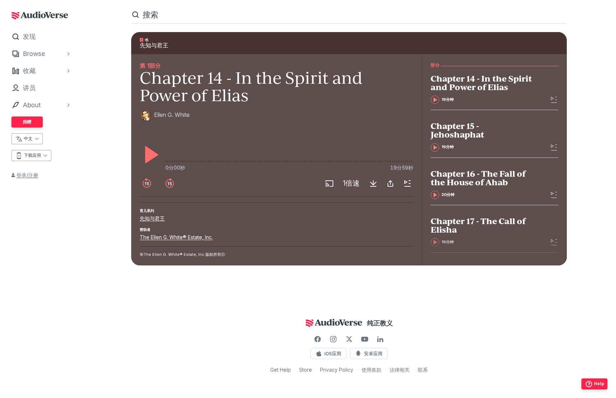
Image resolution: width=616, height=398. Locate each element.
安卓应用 (373, 353)
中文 (28, 138)
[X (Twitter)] (349, 339)
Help (599, 383)
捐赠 (27, 121)
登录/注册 (27, 175)
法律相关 (400, 370)
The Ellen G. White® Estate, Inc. (176, 237)
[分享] (390, 183)
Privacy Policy (336, 370)
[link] (481, 89)
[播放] (150, 154)
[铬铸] (329, 183)
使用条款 (371, 370)
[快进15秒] (170, 183)
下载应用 (32, 155)
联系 (423, 370)
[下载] (373, 183)
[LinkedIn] (380, 339)
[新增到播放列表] (407, 183)
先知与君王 (152, 218)
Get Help (280, 370)
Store (305, 370)
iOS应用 (332, 353)
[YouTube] (364, 339)
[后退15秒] (147, 183)
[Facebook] (317, 339)
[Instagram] (333, 339)
